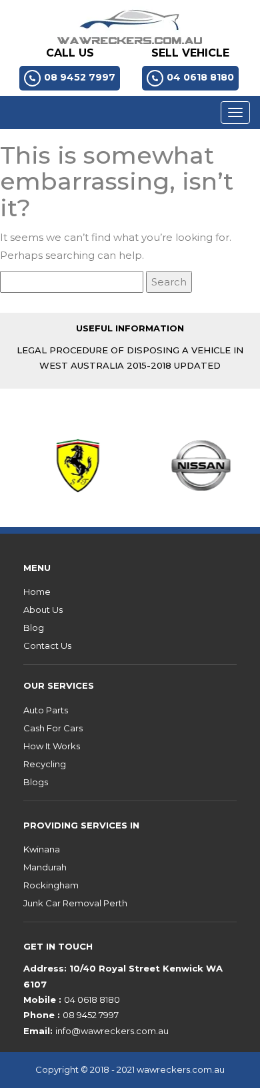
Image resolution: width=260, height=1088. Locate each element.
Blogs (35, 782)
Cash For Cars (53, 728)
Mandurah (45, 867)
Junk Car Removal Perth (75, 903)
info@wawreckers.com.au (112, 1030)
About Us (43, 609)
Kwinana (41, 849)
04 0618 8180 (200, 77)
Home (37, 591)
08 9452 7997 (79, 77)
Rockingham (51, 885)
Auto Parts (45, 710)
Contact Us (47, 645)
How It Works (51, 746)
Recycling (44, 764)
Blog (33, 627)
